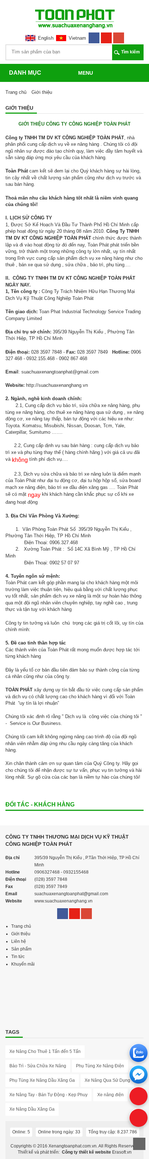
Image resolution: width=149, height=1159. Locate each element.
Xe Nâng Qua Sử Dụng (107, 1080)
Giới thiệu (20, 933)
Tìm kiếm (130, 51)
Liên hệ (18, 941)
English (46, 38)
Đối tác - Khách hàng (39, 804)
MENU (85, 73)
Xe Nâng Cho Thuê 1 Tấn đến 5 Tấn (45, 1051)
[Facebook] (94, 35)
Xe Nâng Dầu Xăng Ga (32, 1109)
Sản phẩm (21, 949)
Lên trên (139, 1144)
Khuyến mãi (23, 964)
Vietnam (77, 38)
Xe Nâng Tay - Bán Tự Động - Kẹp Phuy (48, 1094)
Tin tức (18, 956)
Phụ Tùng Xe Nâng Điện (100, 1065)
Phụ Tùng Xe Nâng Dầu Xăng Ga (42, 1080)
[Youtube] (106, 35)
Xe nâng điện (110, 1094)
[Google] (118, 35)
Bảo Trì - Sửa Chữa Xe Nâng (37, 1065)
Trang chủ (15, 92)
